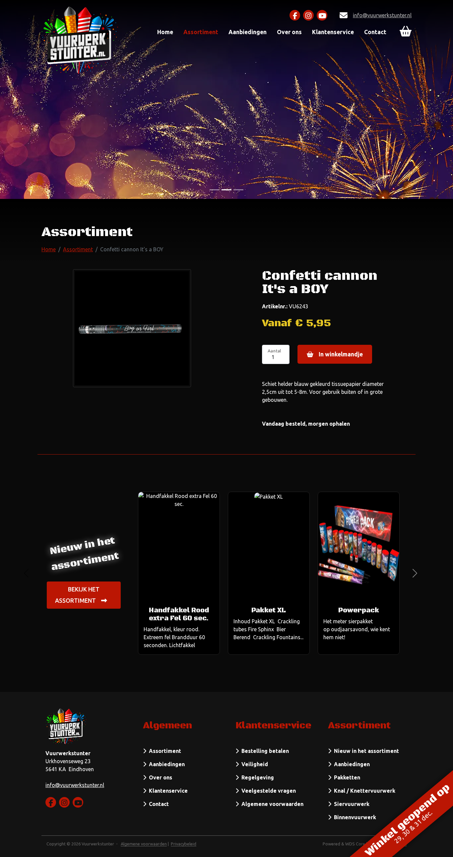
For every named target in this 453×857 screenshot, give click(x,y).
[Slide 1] (226, 190)
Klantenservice (333, 32)
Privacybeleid (183, 843)
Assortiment (200, 32)
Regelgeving (256, 777)
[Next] (415, 573)
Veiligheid (253, 764)
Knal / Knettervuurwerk (363, 791)
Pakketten (345, 777)
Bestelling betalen (264, 751)
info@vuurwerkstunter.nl (382, 15)
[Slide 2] (238, 190)
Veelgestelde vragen (267, 791)
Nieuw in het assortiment (365, 751)
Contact (375, 32)
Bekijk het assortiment (77, 595)
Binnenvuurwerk (353, 817)
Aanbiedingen (247, 32)
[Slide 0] (215, 190)
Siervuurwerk (350, 804)
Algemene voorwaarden (271, 804)
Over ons (289, 32)
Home (165, 32)
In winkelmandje (341, 354)
